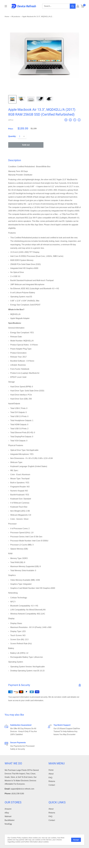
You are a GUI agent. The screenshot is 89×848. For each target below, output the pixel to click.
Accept (76, 840)
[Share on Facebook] (66, 120)
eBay (7, 813)
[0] (82, 6)
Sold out (26, 145)
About (51, 774)
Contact (52, 785)
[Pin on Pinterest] (70, 120)
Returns (52, 781)
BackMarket (9, 820)
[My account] (78, 6)
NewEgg (8, 824)
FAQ (50, 778)
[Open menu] (6, 6)
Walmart (8, 816)
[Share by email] (79, 120)
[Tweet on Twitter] (74, 120)
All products (15, 16)
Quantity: (12, 136)
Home (7, 16)
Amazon (8, 809)
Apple (10, 120)
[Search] (73, 6)
